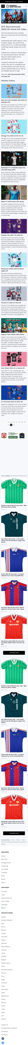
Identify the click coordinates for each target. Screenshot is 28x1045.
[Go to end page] (19, 425)
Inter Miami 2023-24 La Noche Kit (13, 368)
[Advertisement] (14, 457)
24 (8, 422)
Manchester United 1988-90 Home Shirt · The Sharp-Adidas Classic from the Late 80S (13, 642)
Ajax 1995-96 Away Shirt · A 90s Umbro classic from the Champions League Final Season (13, 540)
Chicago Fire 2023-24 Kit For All (12, 136)
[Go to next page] (16, 425)
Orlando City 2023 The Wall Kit (12, 235)
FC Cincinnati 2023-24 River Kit (12, 402)
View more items (14, 652)
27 (16, 422)
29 (22, 422)
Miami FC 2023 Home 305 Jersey (12, 201)
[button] (3, 6)
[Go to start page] (3, 422)
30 (24, 422)
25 (11, 422)
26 (13, 422)
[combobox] (26, 6)
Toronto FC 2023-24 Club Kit (11, 302)
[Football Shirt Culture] (13, 6)
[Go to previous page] (5, 422)
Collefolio (20, 1)
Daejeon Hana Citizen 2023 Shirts (12, 334)
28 (19, 422)
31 (8, 424)
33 (13, 424)
